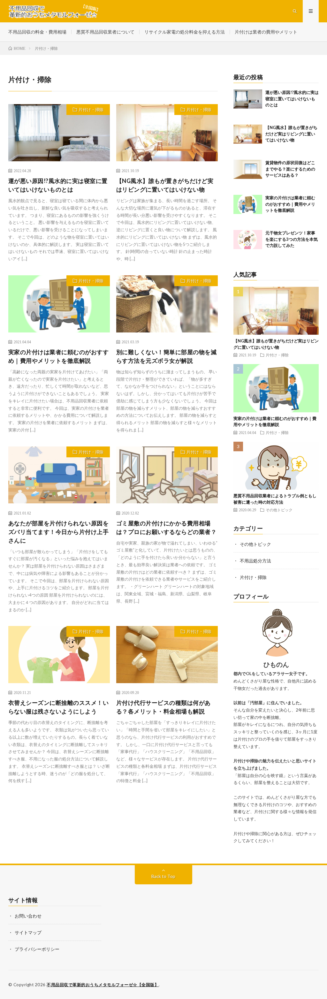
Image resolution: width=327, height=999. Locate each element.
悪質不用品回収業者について (105, 31)
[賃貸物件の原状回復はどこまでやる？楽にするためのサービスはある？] (247, 174)
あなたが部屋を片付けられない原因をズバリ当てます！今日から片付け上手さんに (58, 532)
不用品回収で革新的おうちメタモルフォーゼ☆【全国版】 (103, 984)
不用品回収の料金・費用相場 (37, 31)
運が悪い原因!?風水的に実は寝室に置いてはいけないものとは (58, 185)
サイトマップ (28, 932)
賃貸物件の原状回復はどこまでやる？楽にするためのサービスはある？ (290, 169)
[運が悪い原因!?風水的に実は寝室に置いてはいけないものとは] (247, 103)
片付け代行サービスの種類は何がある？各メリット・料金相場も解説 (163, 707)
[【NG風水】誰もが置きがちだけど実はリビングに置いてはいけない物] (247, 139)
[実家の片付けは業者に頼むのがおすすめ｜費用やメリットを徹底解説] (247, 209)
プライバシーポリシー (37, 949)
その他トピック (279, 510)
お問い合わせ (28, 916)
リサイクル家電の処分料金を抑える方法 (184, 31)
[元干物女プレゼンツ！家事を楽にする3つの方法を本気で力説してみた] (247, 244)
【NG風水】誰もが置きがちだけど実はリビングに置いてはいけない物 (165, 185)
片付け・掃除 (91, 109)
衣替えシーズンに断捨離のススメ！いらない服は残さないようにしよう (58, 707)
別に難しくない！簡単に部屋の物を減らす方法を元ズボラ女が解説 (166, 356)
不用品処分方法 (255, 560)
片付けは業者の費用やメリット (266, 31)
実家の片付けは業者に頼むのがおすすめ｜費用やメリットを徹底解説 (58, 356)
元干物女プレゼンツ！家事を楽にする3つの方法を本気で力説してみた (291, 239)
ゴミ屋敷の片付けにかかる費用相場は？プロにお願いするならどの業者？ (166, 527)
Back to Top (163, 876)
